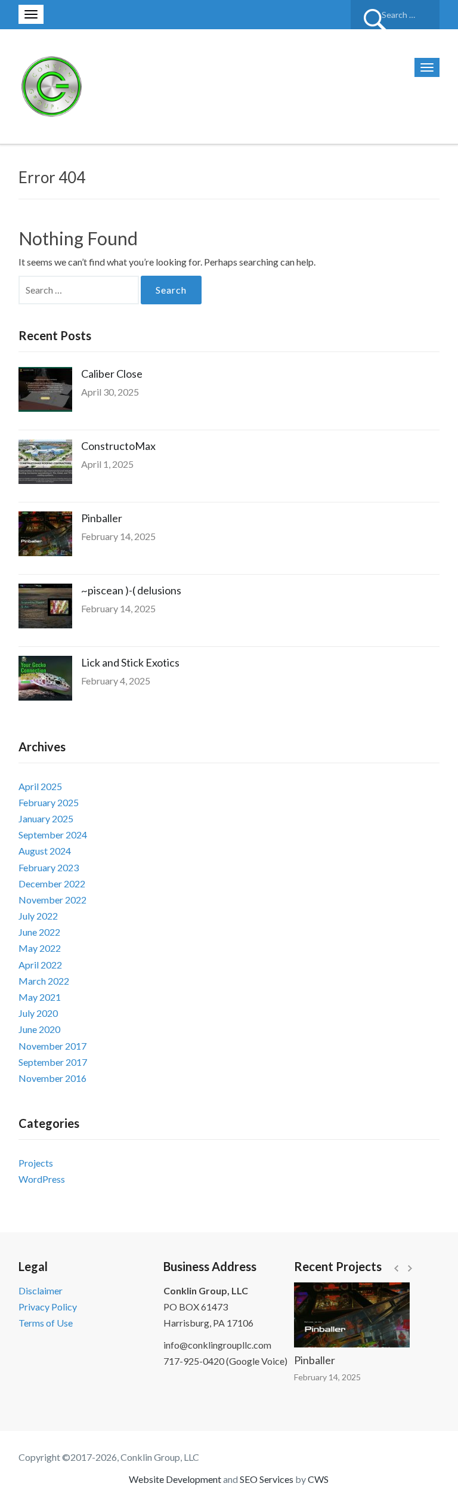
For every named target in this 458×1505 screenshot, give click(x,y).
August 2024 (44, 850)
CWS (318, 1479)
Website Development (175, 1479)
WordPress (41, 1179)
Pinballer (101, 518)
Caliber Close (112, 373)
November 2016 (52, 1078)
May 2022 (39, 948)
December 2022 (51, 883)
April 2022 (40, 964)
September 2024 (52, 834)
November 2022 (52, 899)
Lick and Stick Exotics (130, 662)
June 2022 (39, 931)
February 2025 (48, 802)
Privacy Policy (47, 1306)
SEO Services (266, 1479)
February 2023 (48, 867)
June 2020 (39, 1029)
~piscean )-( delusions (131, 590)
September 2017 (52, 1062)
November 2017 (52, 1045)
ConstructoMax (118, 445)
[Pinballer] (340, 1314)
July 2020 (38, 1013)
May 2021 (39, 997)
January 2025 (45, 818)
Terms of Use (45, 1322)
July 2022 (38, 915)
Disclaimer (40, 1290)
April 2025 (40, 786)
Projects (35, 1162)
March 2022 (43, 980)
